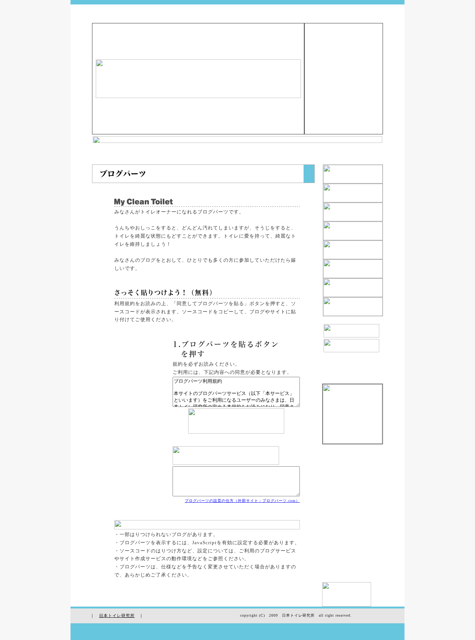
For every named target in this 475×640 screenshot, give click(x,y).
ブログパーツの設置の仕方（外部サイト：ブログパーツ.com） (242, 501)
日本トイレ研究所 (117, 615)
